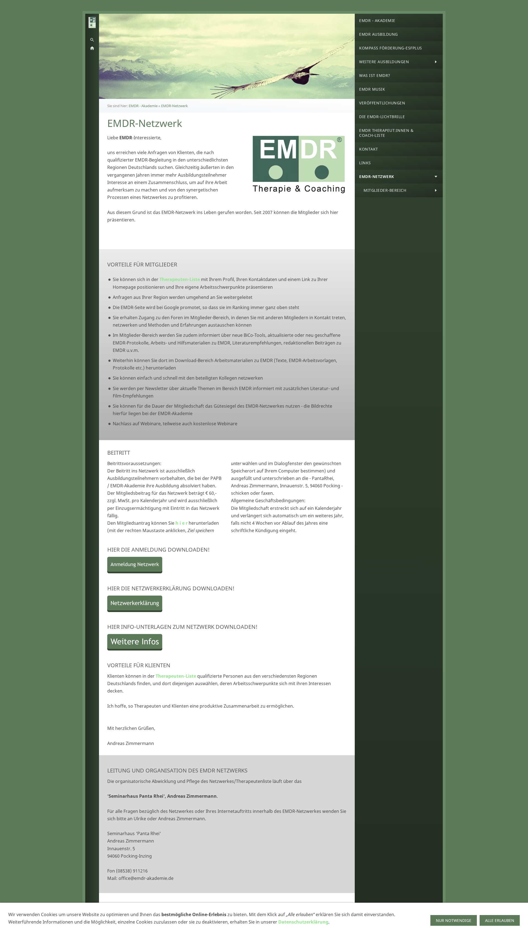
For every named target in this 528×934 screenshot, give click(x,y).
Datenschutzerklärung (303, 922)
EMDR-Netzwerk (174, 105)
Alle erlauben (499, 920)
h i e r (181, 523)
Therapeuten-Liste (180, 279)
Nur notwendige (453, 920)
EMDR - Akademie (143, 105)
